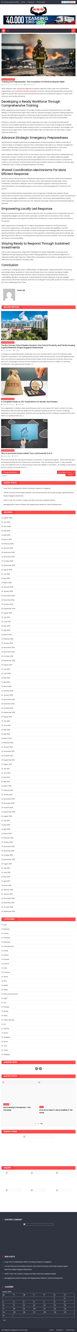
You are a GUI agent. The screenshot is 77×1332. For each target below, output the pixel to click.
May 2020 (7, 825)
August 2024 (8, 613)
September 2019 (9, 859)
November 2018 (9, 903)
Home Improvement (8, 79)
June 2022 (7, 725)
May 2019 (7, 877)
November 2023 (9, 652)
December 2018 (9, 898)
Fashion (6, 955)
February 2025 (8, 587)
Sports (6, 1042)
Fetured (6, 959)
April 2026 (7, 535)
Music (6, 1016)
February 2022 (8, 743)
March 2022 (8, 738)
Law (5, 1003)
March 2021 (7, 786)
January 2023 (8, 695)
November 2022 (9, 704)
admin (17, 350)
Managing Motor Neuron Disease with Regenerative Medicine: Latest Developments (33, 505)
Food (5, 968)
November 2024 (9, 600)
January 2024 (8, 643)
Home (23, 2)
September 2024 (9, 609)
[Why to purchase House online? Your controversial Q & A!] (38, 433)
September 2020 (9, 812)
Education (7, 942)
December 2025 (9, 552)
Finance (6, 964)
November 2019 (9, 851)
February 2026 (8, 544)
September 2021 (9, 760)
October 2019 (8, 855)
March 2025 (8, 583)
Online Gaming (9, 1020)
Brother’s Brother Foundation (27, 91)
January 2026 (8, 548)
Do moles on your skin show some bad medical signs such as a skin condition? (67, 472)
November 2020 (9, 803)
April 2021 (7, 782)
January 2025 (8, 591)
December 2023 (9, 648)
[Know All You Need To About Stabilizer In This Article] (20, 1093)
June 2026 (7, 526)
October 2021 (8, 756)
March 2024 (8, 635)
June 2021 (7, 773)
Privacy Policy (41, 2)
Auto (5, 925)
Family (6, 951)
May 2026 (7, 531)
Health (6, 985)
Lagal (5, 998)
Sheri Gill (20, 85)
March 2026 (8, 539)
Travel (6, 1050)
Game (6, 977)
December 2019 (9, 846)
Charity (6, 933)
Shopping (7, 1037)
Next (40, 1068)
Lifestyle (6, 1007)
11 (14, 1305)
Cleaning (7, 938)
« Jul (4, 1320)
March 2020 (8, 834)
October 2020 (8, 808)
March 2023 (8, 686)
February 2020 (8, 838)
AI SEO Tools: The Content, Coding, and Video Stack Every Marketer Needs (29, 500)
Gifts (5, 981)
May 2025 (7, 578)
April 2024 (7, 630)
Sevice (6, 1033)
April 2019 (7, 881)
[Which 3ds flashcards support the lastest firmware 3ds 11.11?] (56, 1096)
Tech (5, 1046)
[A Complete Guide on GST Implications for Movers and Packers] (38, 382)
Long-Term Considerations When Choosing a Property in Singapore (27, 488)
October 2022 (8, 708)
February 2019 (8, 890)
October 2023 (8, 656)
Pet (5, 1024)
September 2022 (9, 712)
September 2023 (9, 661)
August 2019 (8, 864)
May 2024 (7, 626)
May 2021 (7, 777)
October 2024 (8, 604)
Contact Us (30, 2)
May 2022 (7, 730)
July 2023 (7, 669)
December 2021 (9, 751)
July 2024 (7, 617)
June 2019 (7, 872)
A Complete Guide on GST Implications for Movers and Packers (29, 402)
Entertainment (9, 946)
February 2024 (9, 639)
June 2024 (7, 622)
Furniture (7, 972)
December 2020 (9, 799)
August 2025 (8, 570)
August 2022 (8, 717)
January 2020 (8, 842)
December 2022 (9, 699)
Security (6, 1029)
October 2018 (8, 907)
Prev (36, 1068)
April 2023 (7, 682)
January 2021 (8, 795)
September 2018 (9, 911)
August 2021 (8, 764)
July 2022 (7, 721)
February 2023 (8, 691)
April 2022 (7, 734)
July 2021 (7, 769)
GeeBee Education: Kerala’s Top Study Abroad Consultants (12, 472)
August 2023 (8, 665)
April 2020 (7, 829)
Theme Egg (23, 1330)
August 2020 (8, 816)
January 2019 (8, 894)
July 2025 (7, 574)
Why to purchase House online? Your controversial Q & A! (26, 453)
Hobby (6, 990)
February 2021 (8, 790)
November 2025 (9, 557)
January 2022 (8, 747)
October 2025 (8, 561)
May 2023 (7, 678)
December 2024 (9, 596)
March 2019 (7, 885)
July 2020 (7, 821)
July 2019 (7, 868)
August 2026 (8, 518)
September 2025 (9, 565)
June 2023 (7, 673)
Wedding (7, 1054)
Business (6, 929)
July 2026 (7, 522)
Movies (6, 1011)
